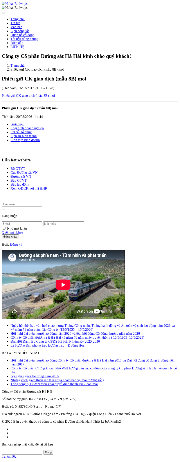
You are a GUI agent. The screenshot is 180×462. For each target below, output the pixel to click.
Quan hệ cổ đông (22, 35)
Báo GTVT (19, 180)
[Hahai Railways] (14, 3)
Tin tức (15, 23)
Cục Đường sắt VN (24, 172)
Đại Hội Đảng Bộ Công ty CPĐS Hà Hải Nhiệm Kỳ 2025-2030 (55, 341)
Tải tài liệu (9, 456)
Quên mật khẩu (12, 232)
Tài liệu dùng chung (24, 39)
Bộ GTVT (18, 168)
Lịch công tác (20, 31)
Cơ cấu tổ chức (21, 132)
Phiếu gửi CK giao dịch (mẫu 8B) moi (28, 95)
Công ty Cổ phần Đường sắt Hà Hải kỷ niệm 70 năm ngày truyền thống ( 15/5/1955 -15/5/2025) (77, 337)
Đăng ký (16, 244)
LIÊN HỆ (17, 47)
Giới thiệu (17, 124)
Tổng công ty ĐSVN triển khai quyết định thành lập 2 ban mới (54, 384)
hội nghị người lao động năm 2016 (35, 376)
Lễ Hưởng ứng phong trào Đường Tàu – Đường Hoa (48, 345)
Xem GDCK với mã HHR (29, 188)
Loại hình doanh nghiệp (27, 128)
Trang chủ (18, 19)
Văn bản (16, 27)
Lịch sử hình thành (24, 136)
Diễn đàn (17, 43)
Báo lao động (20, 184)
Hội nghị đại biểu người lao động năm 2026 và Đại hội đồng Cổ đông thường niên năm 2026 (75, 333)
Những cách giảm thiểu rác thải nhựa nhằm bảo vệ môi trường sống (57, 380)
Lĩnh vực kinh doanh (25, 140)
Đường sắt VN (21, 176)
